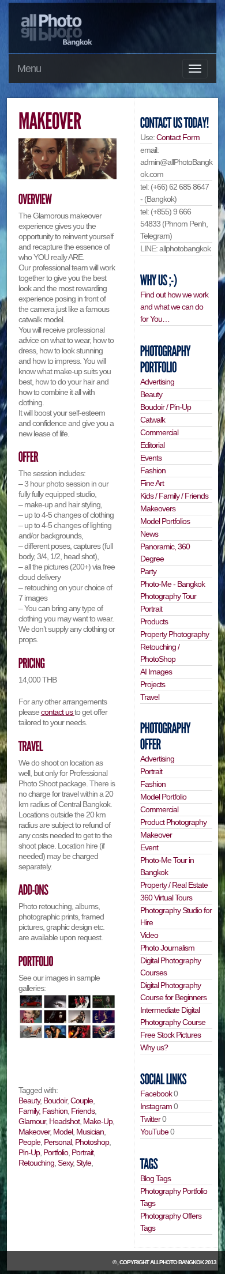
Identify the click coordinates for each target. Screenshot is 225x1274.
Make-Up (97, 1121)
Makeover (34, 1131)
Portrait (82, 1152)
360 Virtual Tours (166, 897)
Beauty (29, 1100)
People (29, 1142)
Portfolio (55, 1152)
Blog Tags (155, 1178)
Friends (83, 1110)
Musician (90, 1131)
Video (149, 935)
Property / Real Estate (174, 884)
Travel (149, 697)
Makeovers (157, 508)
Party (148, 571)
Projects (152, 684)
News (149, 533)
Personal (58, 1142)
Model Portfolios (165, 521)
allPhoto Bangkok (177, 1262)
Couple (81, 1100)
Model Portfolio (163, 796)
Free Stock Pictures (170, 1034)
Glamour (32, 1121)
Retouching (36, 1162)
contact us (57, 712)
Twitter (150, 1119)
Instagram (156, 1106)
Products (154, 621)
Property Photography (174, 634)
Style (83, 1162)
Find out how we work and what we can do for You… (174, 306)
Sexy (65, 1162)
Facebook (156, 1093)
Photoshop (92, 1142)
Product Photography (173, 822)
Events (151, 457)
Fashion (55, 1110)
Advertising (157, 381)
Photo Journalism (167, 947)
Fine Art (152, 483)
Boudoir (55, 1100)
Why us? (154, 1047)
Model (63, 1131)
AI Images (156, 671)
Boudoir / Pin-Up (165, 407)
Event (149, 847)
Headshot (64, 1121)
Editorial (152, 445)
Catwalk (152, 419)
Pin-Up (29, 1152)
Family (28, 1110)
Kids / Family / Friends (174, 495)
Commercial (159, 432)
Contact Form (178, 137)
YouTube (154, 1131)
